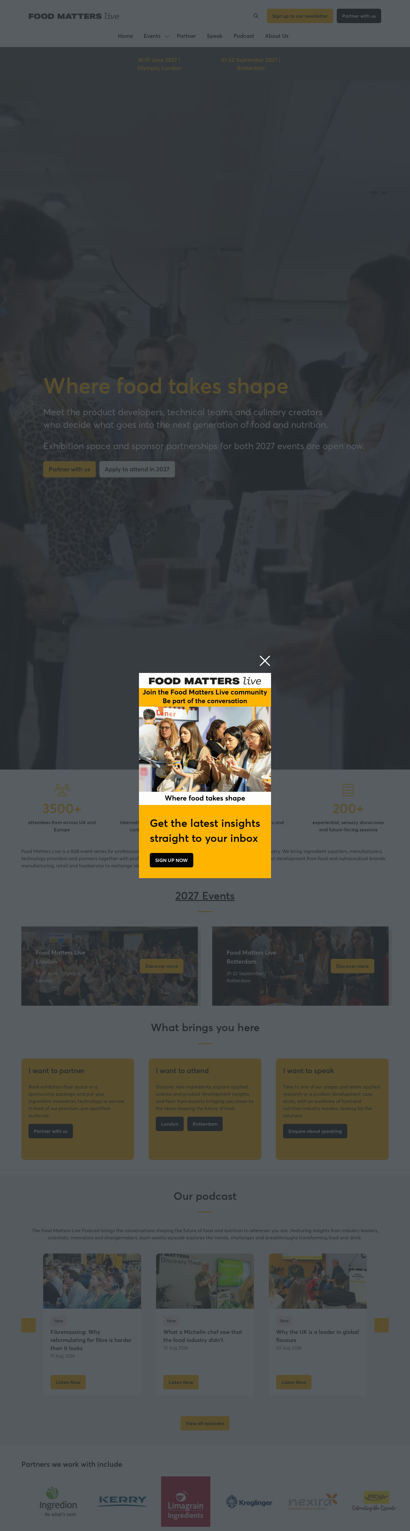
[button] (265, 661)
